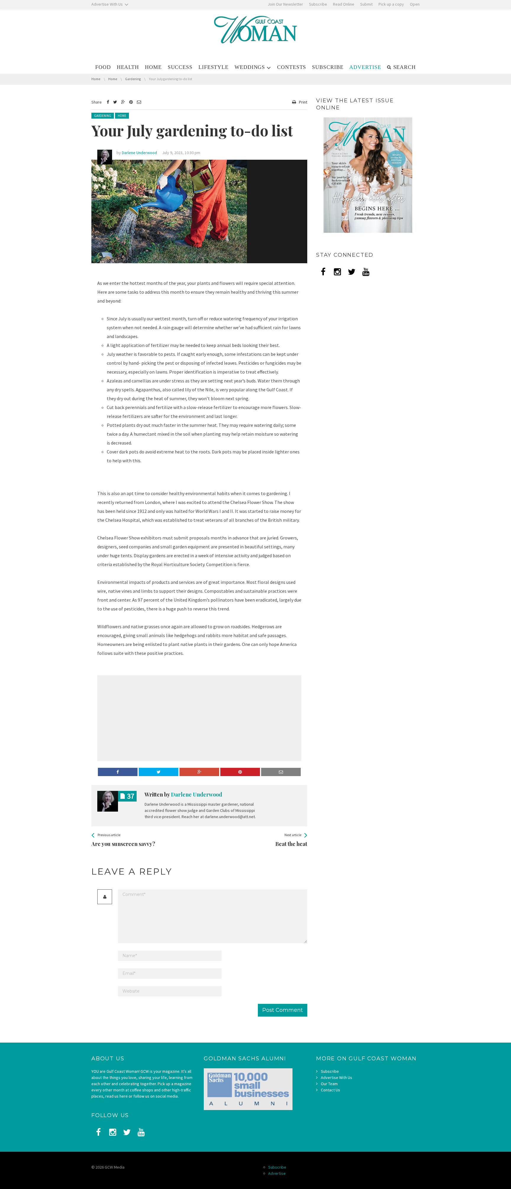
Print (303, 102)
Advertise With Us (336, 1077)
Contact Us (330, 1090)
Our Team (329, 1083)
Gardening (102, 116)
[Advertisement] (147, 718)
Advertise (277, 1173)
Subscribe (330, 1071)
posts (130, 796)
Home (122, 116)
